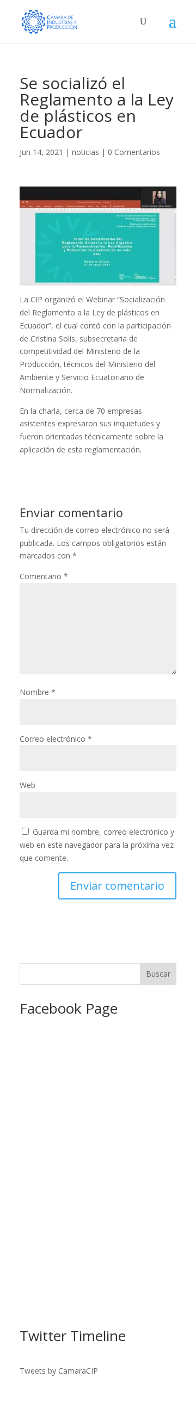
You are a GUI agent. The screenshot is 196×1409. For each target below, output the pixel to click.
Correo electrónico (56, 739)
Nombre (38, 692)
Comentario (44, 576)
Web (27, 785)
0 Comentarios (134, 152)
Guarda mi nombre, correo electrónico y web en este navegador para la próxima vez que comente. (97, 845)
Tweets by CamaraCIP (59, 1370)
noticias (85, 152)
